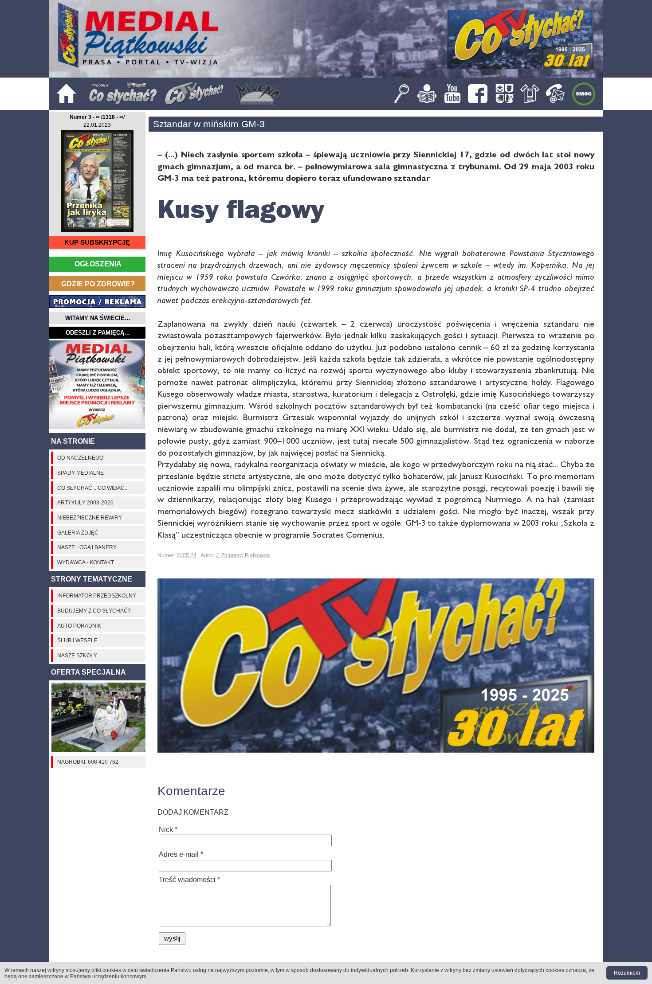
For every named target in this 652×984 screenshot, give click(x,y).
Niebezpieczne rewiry (89, 518)
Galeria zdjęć (77, 533)
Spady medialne (80, 473)
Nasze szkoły (77, 655)
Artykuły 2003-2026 (85, 503)
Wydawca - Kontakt (85, 562)
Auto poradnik (79, 626)
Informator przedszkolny (96, 596)
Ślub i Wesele (77, 640)
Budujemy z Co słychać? (94, 611)
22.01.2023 (97, 125)
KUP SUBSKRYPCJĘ (97, 242)
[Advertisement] (97, 384)
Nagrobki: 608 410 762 (87, 762)
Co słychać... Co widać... (93, 488)
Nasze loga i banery (87, 547)
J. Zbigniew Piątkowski (243, 555)
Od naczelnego (80, 458)
